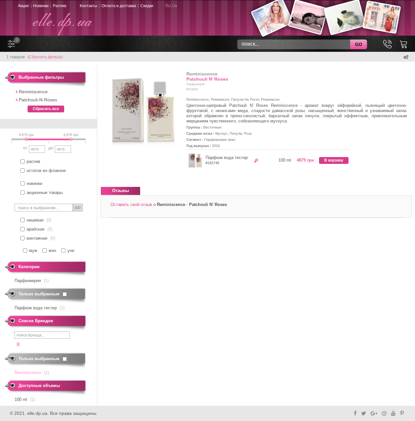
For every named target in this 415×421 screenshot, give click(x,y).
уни (70, 250)
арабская (35, 229)
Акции (23, 6)
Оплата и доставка (118, 6)
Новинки (41, 6)
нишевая (35, 220)
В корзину (333, 160)
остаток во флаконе (46, 170)
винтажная (37, 238)
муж (33, 250)
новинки (34, 183)
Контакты (88, 6)
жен (52, 250)
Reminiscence (202, 73)
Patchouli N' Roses (207, 79)
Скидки (146, 6)
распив (33, 161)
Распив (59, 6)
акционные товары (45, 192)
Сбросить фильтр (45, 57)
